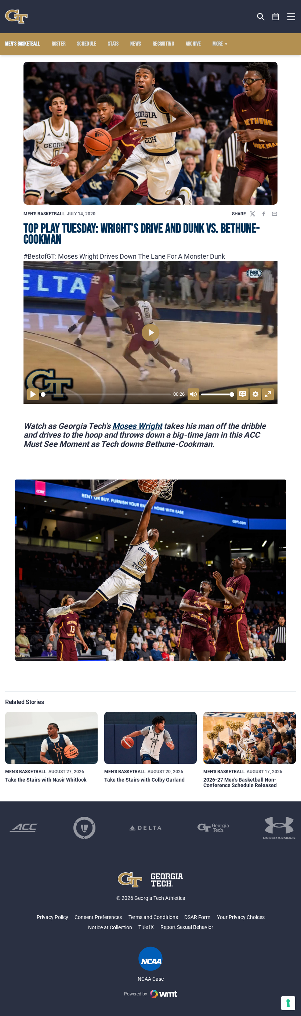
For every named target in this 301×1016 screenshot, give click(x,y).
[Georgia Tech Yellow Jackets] (16, 17)
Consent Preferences (98, 917)
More (218, 44)
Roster (59, 44)
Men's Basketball (44, 213)
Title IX (146, 927)
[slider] (106, 394)
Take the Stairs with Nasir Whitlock (45, 780)
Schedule (87, 44)
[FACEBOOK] (263, 214)
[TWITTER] (252, 214)
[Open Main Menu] (291, 17)
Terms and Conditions (153, 917)
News (135, 44)
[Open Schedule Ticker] (275, 16)
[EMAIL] (275, 214)
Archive (193, 44)
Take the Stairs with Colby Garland (144, 780)
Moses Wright (137, 426)
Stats (113, 44)
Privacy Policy (52, 917)
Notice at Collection (110, 927)
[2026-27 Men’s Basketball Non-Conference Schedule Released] (249, 738)
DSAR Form (197, 917)
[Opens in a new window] (23, 827)
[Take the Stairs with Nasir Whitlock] (51, 738)
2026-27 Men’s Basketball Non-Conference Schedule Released (240, 782)
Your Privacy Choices (241, 917)
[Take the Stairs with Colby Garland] (150, 738)
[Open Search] (260, 16)
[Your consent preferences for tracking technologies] (288, 1003)
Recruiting (163, 44)
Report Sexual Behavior (186, 927)
